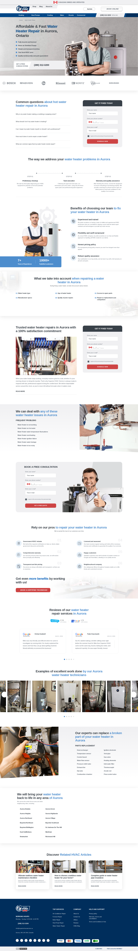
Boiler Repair (56, 920)
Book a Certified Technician (33, 590)
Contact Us (77, 916)
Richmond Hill (50, 836)
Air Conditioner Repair (59, 913)
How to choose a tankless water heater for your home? (68, 877)
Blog (41, 6)
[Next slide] (122, 642)
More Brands (114, 83)
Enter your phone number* (95, 118)
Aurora (89, 9)
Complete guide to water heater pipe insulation (104, 877)
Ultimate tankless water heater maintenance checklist (31, 877)
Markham (48, 832)
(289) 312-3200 (109, 15)
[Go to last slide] (15, 642)
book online (113, 9)
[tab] (64, 659)
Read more (20, 391)
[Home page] (16, 20)
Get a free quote (40, 505)
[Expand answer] (69, 114)
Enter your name (92, 110)
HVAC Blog (77, 926)
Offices (76, 920)
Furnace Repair (57, 916)
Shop (34, 6)
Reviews (76, 923)
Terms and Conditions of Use (97, 921)
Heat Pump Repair (58, 923)
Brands (71, 15)
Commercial (81, 15)
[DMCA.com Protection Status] (21, 949)
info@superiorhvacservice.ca (24, 928)
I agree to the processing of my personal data (101, 136)
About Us (76, 913)
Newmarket (24, 836)
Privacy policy (93, 913)
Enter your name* (30, 471)
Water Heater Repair (59, 926)
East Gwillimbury (26, 832)
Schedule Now (102, 141)
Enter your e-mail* (92, 127)
